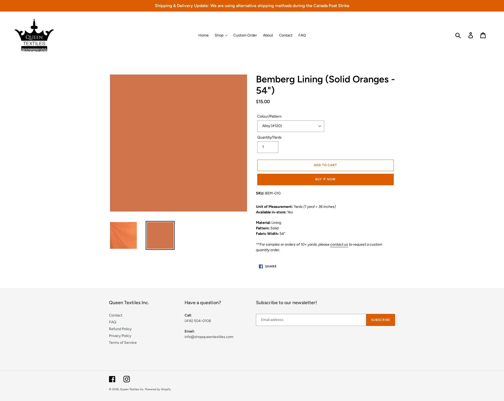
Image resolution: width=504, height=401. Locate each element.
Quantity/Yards (269, 137)
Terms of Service (123, 342)
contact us (339, 244)
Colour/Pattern (269, 116)
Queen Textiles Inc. (132, 389)
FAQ (112, 322)
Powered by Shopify (158, 389)
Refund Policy (120, 329)
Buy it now (325, 179)
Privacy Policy (120, 336)
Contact (115, 315)
